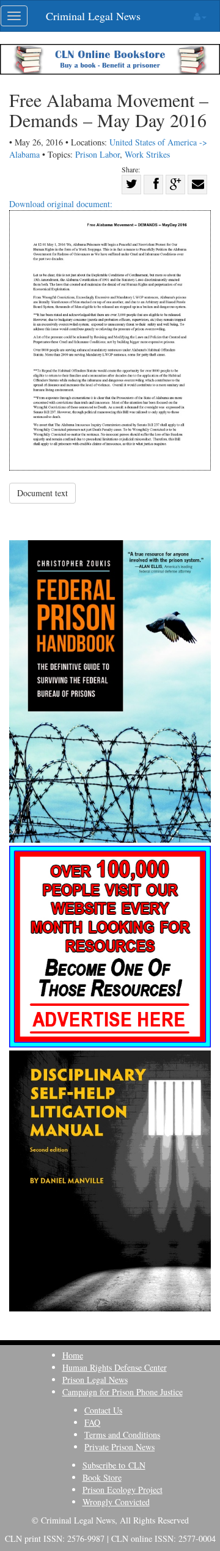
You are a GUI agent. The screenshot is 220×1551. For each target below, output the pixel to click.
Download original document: (60, 204)
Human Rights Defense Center (114, 1367)
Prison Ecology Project (122, 1489)
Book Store (102, 1477)
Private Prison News (119, 1447)
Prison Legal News (95, 1379)
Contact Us (103, 1410)
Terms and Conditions (122, 1434)
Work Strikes (147, 154)
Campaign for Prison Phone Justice (122, 1392)
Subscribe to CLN (113, 1465)
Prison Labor (97, 154)
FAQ (92, 1422)
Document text (42, 493)
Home (72, 1355)
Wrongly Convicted (116, 1502)
